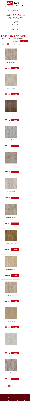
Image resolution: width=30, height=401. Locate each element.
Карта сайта (4, 397)
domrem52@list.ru (15, 18)
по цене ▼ (24, 41)
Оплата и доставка (13, 397)
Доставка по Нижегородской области (15, 6)
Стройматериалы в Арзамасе (15, 5)
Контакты (21, 397)
